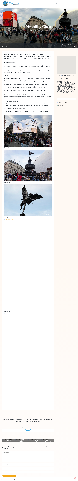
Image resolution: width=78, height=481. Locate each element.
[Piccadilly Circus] (28, 146)
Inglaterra (6, 44)
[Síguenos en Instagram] (75, 1)
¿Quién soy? (73, 3)
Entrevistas (65, 3)
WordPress (20, 479)
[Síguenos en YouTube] (73, 1)
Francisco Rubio (24, 44)
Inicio (33, 3)
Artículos (57, 3)
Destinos (50, 3)
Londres (11, 44)
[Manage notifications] (75, 478)
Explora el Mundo (41, 3)
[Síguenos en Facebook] (71, 1)
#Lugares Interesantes (6, 46)
